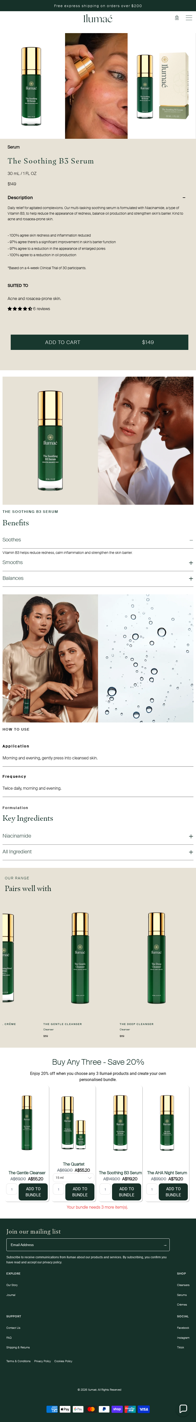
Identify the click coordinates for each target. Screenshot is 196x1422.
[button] (183, 1409)
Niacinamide (17, 836)
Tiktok (180, 1347)
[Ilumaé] (98, 18)
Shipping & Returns (18, 1347)
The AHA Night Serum (167, 1172)
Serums (182, 1295)
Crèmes (182, 1304)
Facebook (183, 1328)
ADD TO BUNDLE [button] (33, 1191)
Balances (13, 578)
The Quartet (73, 1164)
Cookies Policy (63, 1361)
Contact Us (13, 1328)
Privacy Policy (42, 1361)
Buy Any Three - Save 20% (98, 1062)
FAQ (8, 1337)
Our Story (12, 1285)
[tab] (98, 198)
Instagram (183, 1337)
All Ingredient (17, 852)
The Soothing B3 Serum (120, 1172)
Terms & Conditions (18, 1361)
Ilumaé (92, 1389)
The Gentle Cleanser (27, 1172)
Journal (10, 1295)
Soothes (12, 540)
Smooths (13, 562)
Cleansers (183, 1285)
